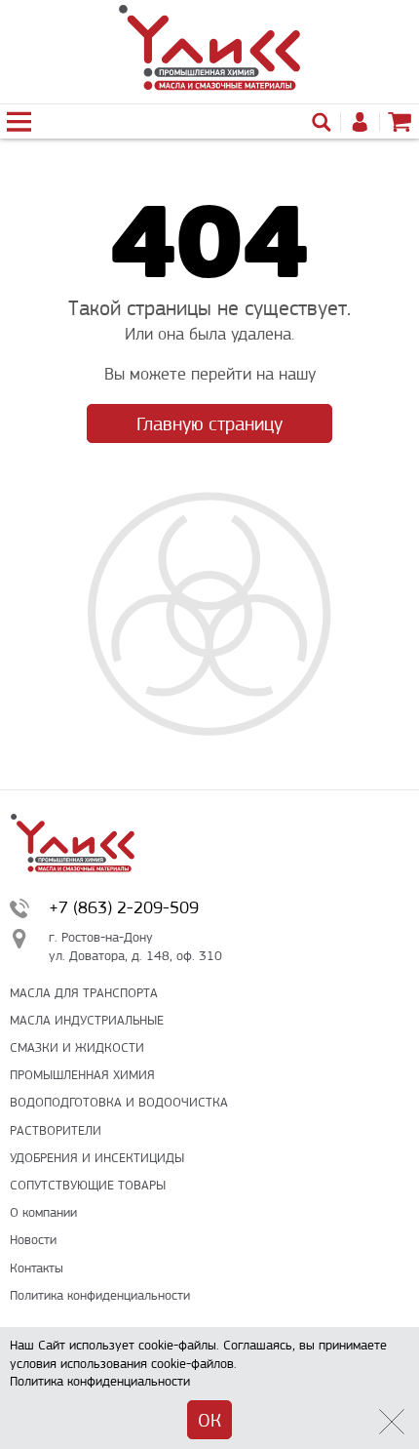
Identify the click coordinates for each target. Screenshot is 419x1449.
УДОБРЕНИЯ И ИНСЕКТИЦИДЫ (97, 1157)
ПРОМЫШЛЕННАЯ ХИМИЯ (82, 1074)
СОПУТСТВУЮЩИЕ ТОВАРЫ (88, 1185)
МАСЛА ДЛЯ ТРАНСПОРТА (84, 993)
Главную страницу (209, 424)
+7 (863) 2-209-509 (124, 907)
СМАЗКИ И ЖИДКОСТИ (77, 1047)
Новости (33, 1239)
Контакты (36, 1268)
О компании (43, 1212)
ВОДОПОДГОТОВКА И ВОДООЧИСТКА (119, 1102)
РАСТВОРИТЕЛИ (55, 1130)
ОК (209, 1420)
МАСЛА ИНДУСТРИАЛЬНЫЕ (87, 1020)
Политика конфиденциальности (100, 1295)
